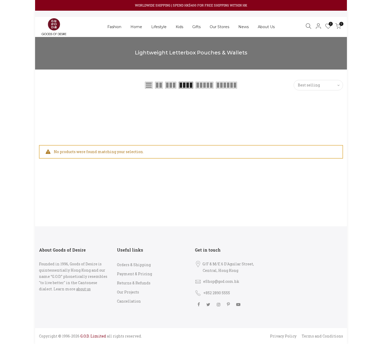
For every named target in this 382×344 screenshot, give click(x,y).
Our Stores (219, 26)
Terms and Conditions (322, 336)
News (243, 26)
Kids (179, 26)
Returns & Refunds (133, 282)
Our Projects (128, 292)
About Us (266, 26)
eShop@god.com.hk (221, 281)
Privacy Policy (283, 336)
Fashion (114, 26)
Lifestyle (159, 26)
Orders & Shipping (134, 264)
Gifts (196, 26)
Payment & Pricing (134, 273)
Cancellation (129, 301)
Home (136, 26)
